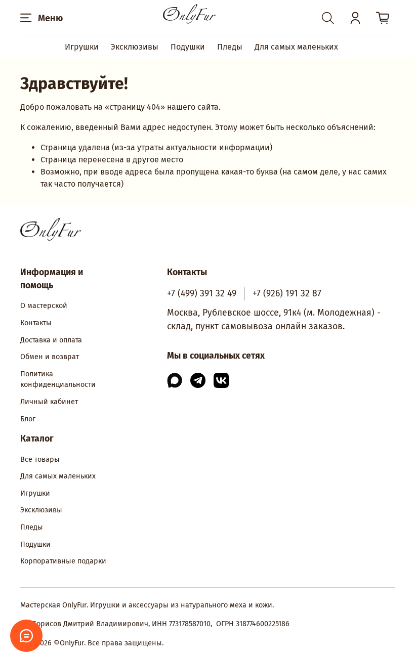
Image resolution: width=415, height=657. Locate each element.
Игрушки (82, 47)
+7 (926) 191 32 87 (287, 293)
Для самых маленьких (296, 47)
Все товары (40, 459)
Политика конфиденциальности (58, 379)
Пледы (229, 47)
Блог (27, 419)
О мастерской (43, 305)
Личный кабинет (49, 402)
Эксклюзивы (134, 47)
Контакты (36, 323)
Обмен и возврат (49, 357)
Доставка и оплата (51, 340)
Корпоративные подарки (63, 561)
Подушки (188, 47)
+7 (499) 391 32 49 (201, 293)
